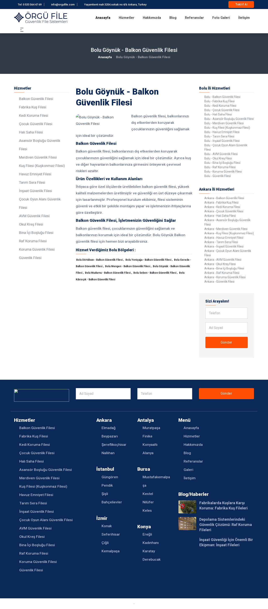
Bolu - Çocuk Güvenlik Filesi (222, 110)
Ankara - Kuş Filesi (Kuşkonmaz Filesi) (229, 233)
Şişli (105, 494)
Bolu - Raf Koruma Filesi (220, 167)
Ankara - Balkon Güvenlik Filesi (224, 198)
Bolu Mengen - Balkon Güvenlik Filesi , (128, 266)
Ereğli (147, 534)
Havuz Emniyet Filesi (35, 174)
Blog (173, 18)
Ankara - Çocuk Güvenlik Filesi (223, 211)
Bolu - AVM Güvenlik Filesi (221, 154)
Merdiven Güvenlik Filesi (38, 157)
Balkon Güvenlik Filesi (36, 99)
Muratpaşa (151, 428)
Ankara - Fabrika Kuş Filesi (221, 202)
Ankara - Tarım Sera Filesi (221, 242)
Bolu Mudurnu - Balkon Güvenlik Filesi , (109, 272)
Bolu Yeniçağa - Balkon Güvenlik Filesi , (149, 259)
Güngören (110, 477)
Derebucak (152, 559)
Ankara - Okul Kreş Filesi (220, 264)
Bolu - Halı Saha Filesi (218, 114)
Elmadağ (109, 428)
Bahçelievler (112, 502)
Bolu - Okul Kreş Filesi (218, 158)
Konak (107, 526)
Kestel (148, 494)
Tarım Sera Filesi (32, 182)
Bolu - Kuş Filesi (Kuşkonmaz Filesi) (227, 127)
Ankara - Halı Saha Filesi (220, 215)
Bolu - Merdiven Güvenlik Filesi (224, 123)
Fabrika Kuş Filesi (32, 107)
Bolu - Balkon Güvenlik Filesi (222, 97)
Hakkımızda (152, 18)
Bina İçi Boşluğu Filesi (36, 233)
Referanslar (194, 18)
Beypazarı (110, 436)
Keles (147, 510)
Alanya (148, 453)
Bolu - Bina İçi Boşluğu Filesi (222, 162)
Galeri (188, 470)
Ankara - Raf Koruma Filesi (221, 272)
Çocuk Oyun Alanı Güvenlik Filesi (46, 520)
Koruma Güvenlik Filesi (37, 249)
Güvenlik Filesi (30, 258)
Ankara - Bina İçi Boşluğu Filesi (224, 268)
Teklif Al (241, 4)
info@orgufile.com (63, 4)
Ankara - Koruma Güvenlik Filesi (225, 277)
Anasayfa (102, 18)
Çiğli (105, 543)
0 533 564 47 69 (32, 4)
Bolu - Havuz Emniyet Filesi (222, 132)
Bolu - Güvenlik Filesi (217, 176)
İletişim (244, 18)
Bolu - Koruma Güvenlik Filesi (223, 171)
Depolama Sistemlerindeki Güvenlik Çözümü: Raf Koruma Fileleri (225, 524)
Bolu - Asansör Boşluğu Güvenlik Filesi (229, 119)
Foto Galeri (221, 18)
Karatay (149, 551)
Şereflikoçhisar (114, 444)
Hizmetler (126, 18)
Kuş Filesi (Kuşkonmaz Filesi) (42, 166)
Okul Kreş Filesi (31, 224)
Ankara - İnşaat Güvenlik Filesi (224, 246)
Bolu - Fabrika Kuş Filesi (219, 101)
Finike (147, 436)
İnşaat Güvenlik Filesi (35, 191)
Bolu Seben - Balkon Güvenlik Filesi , (155, 272)
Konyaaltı (150, 444)
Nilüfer (148, 502)
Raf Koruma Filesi (33, 241)
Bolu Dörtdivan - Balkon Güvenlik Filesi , (100, 259)
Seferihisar (111, 534)
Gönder (226, 342)
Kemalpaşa (111, 551)
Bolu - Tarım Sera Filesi (219, 136)
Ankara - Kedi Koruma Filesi (222, 207)
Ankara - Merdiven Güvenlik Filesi (225, 229)
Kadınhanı (151, 543)
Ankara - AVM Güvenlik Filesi (222, 259)
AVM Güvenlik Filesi (34, 216)
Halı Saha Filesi (31, 132)
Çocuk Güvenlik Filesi (35, 124)
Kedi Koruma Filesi (33, 115)
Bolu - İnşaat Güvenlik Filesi (222, 140)
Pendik (107, 485)
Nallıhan (108, 453)
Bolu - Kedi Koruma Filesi (220, 105)
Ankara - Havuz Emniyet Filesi (223, 237)
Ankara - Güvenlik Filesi (219, 281)
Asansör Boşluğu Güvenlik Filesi (45, 470)
